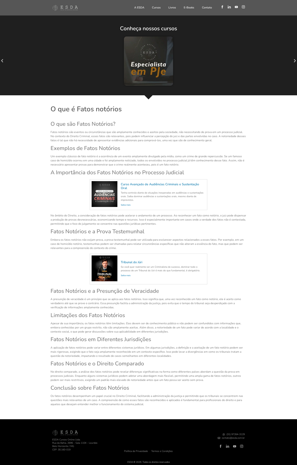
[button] (2, 61)
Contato (207, 7)
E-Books (189, 7)
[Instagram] (243, 7)
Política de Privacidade (136, 451)
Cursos (156, 7)
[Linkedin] (229, 7)
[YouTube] (236, 7)
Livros (172, 7)
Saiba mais (126, 205)
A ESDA (139, 7)
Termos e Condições (162, 451)
